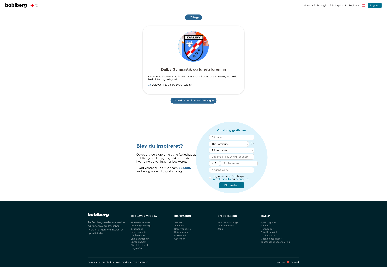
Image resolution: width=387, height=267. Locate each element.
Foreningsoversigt (141, 225)
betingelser (242, 179)
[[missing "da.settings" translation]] (364, 5)
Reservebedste (182, 229)
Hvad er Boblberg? (315, 5)
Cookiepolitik (268, 235)
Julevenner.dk (138, 232)
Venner (178, 222)
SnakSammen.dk (140, 238)
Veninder (179, 225)
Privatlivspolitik (269, 232)
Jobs (220, 229)
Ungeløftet (137, 248)
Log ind (374, 5)
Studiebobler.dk (139, 245)
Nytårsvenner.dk (140, 235)
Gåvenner (179, 238)
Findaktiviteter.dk (140, 222)
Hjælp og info (268, 222)
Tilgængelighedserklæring (275, 242)
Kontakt (265, 225)
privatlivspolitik (222, 179)
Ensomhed (180, 235)
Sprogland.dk (138, 242)
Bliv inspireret (338, 5)
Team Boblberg (226, 225)
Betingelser (267, 229)
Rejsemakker (181, 232)
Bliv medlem (231, 185)
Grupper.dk (137, 229)
